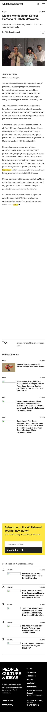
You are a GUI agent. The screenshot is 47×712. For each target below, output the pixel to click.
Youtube (30, 683)
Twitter (30, 679)
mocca (41, 343)
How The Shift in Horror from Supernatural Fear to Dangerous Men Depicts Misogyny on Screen (33, 594)
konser (25, 343)
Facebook (31, 676)
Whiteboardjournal (12, 32)
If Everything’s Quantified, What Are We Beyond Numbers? (33, 645)
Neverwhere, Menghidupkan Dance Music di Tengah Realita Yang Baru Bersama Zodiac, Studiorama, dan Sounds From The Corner (30, 386)
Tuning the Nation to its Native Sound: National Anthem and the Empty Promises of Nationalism (33, 611)
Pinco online (6, 170)
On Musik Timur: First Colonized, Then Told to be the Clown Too (32, 575)
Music (19, 345)
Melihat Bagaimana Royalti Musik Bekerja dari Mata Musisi (30, 365)
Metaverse (33, 343)
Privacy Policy (7, 705)
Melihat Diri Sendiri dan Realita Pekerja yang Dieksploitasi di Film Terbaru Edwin (32, 629)
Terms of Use (7, 700)
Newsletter (31, 687)
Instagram (31, 672)
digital (19, 343)
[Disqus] (23, 244)
